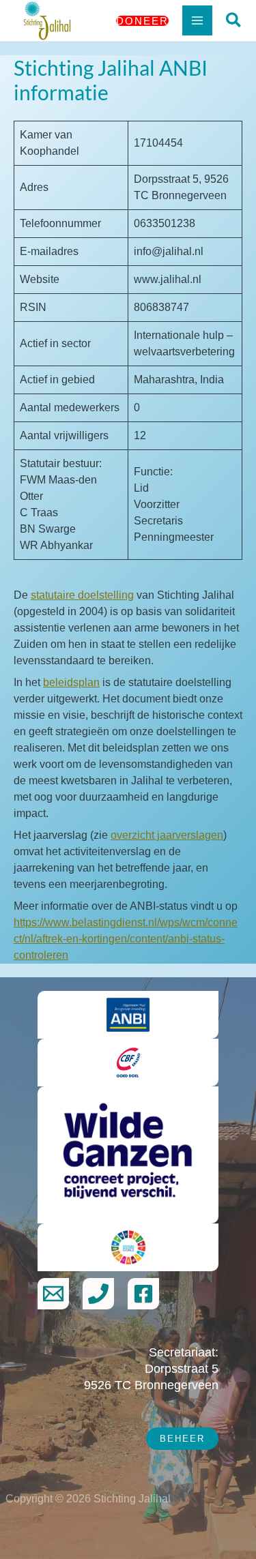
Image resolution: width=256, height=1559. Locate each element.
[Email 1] (53, 1293)
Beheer (182, 1439)
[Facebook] (143, 1293)
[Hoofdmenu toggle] (197, 20)
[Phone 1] (98, 1293)
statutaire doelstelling (82, 595)
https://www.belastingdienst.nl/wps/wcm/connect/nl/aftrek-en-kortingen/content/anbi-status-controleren (126, 939)
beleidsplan (71, 682)
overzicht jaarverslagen (167, 835)
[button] (142, 21)
